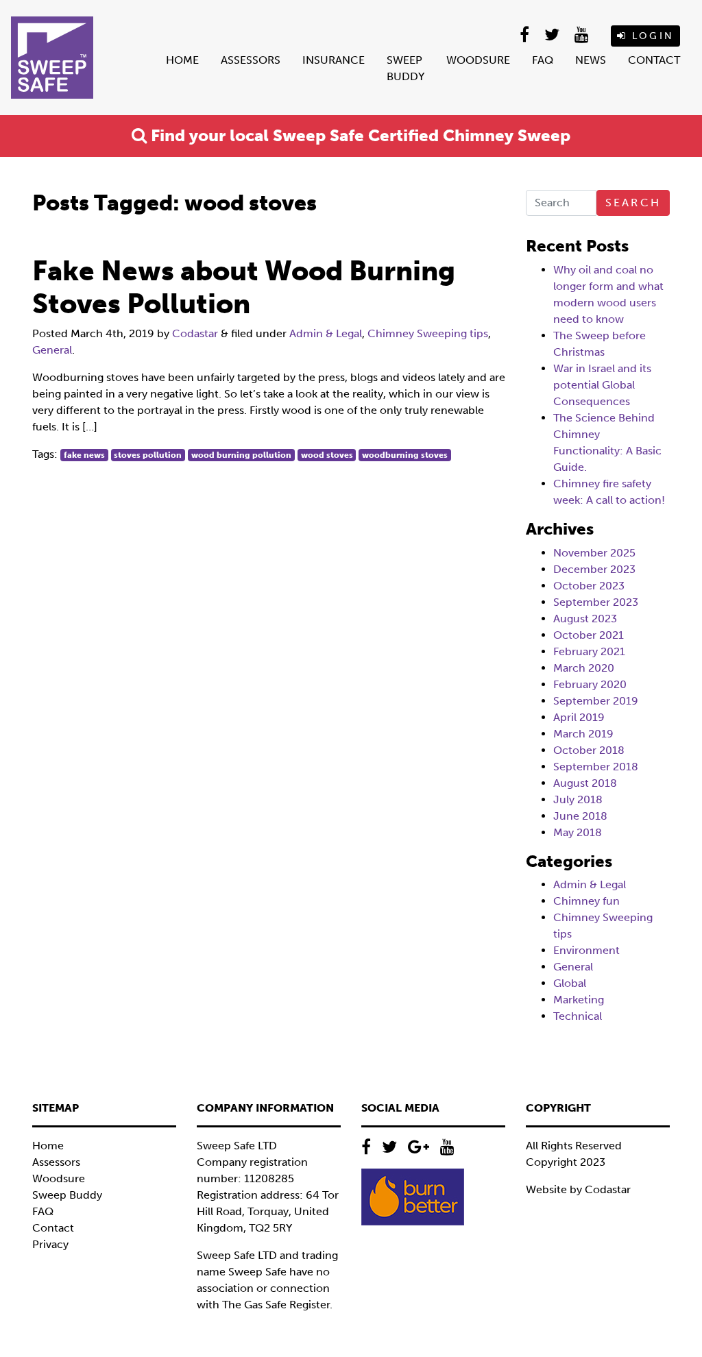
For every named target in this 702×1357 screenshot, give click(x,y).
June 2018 (580, 815)
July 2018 (578, 799)
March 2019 (583, 733)
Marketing (578, 999)
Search (633, 202)
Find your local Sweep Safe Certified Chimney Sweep (358, 135)
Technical (577, 1016)
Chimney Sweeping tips (427, 333)
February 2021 (589, 651)
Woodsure (478, 59)
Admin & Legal (325, 333)
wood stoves (327, 455)
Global (569, 983)
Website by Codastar (578, 1189)
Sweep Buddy (405, 68)
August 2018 (585, 783)
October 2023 (589, 585)
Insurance (333, 59)
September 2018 (595, 766)
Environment (586, 950)
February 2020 (590, 684)
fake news (84, 455)
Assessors (250, 59)
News (590, 59)
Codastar (195, 333)
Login (650, 36)
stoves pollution (148, 455)
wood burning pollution (241, 455)
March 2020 (583, 667)
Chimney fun (586, 900)
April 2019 (579, 717)
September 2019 (595, 700)
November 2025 (594, 552)
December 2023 (594, 569)
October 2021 (588, 634)
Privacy (50, 1244)
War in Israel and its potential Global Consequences (602, 385)
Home (182, 59)
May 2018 (577, 832)
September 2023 (595, 602)
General (52, 349)
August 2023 (585, 618)
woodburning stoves (405, 455)
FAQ (542, 59)
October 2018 (589, 750)
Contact (654, 59)
